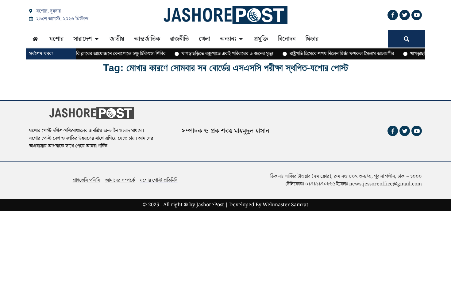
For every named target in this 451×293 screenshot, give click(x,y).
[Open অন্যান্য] (241, 39)
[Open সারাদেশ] (97, 39)
